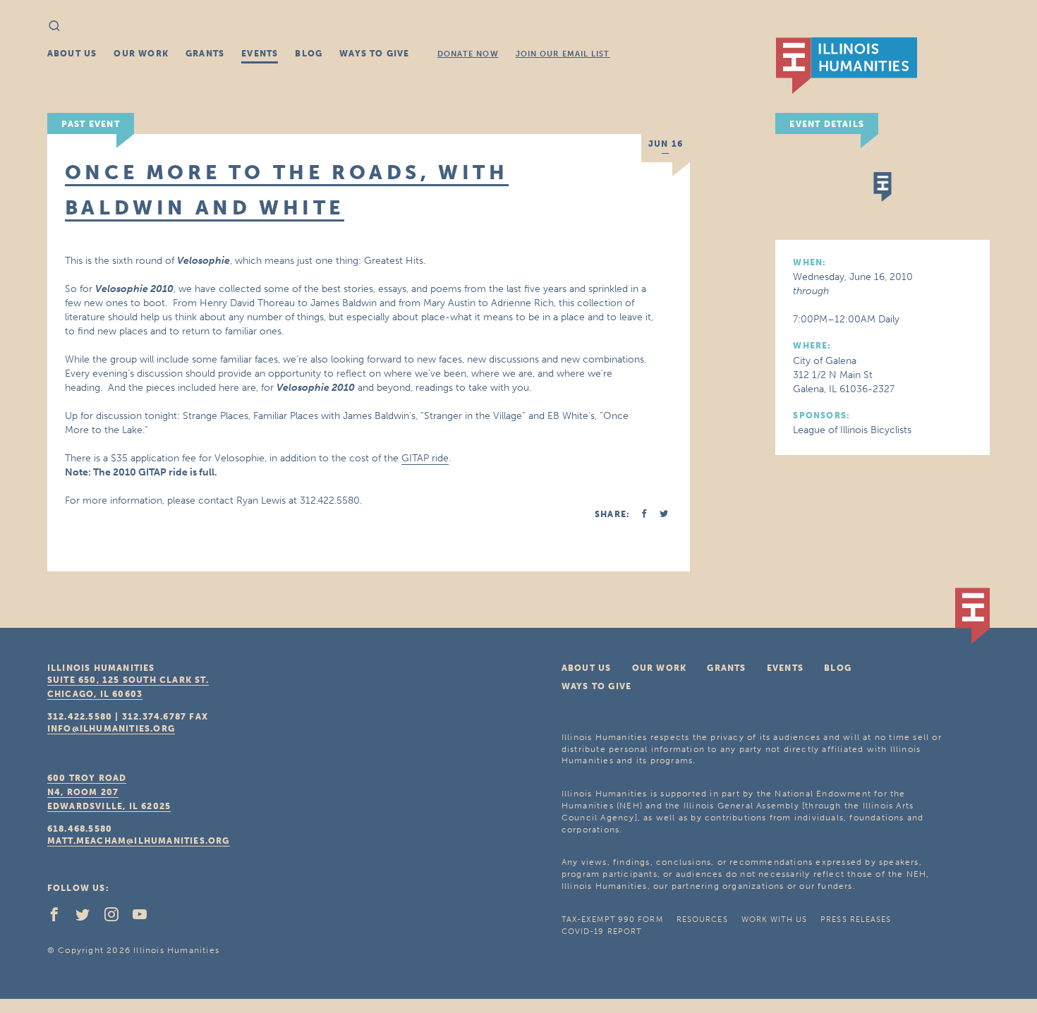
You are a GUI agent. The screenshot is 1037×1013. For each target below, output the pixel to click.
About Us (72, 54)
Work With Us (774, 919)
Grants (205, 54)
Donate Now (468, 54)
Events (259, 54)
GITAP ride (425, 458)
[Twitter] (88, 918)
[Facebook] (60, 918)
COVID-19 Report (602, 931)
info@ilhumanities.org (111, 729)
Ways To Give (374, 54)
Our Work (141, 54)
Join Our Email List (563, 54)
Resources (702, 919)
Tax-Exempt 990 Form (612, 919)
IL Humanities (846, 65)
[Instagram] (117, 918)
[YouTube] (145, 918)
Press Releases (855, 919)
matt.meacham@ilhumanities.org (138, 841)
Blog (308, 54)
